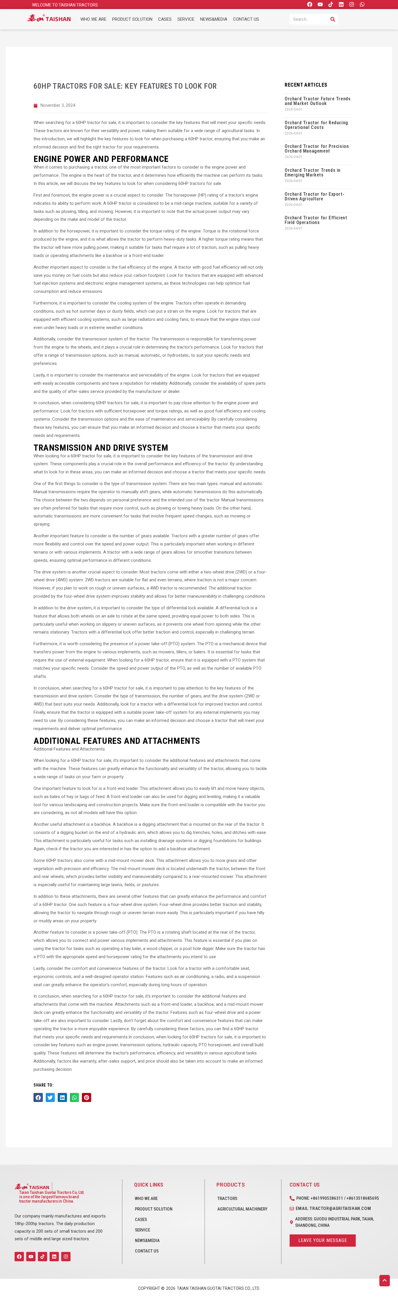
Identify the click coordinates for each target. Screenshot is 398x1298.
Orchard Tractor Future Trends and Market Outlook (318, 101)
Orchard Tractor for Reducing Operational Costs (316, 125)
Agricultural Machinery (242, 1209)
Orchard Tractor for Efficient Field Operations (316, 220)
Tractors (227, 1198)
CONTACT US (246, 19)
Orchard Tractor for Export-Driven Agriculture (314, 196)
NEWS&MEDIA (213, 19)
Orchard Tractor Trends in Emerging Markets (313, 172)
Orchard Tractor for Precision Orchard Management (317, 149)
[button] (38, 1097)
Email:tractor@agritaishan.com (333, 1208)
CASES (165, 19)
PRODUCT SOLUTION (132, 19)
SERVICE (185, 19)
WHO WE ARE (93, 19)
